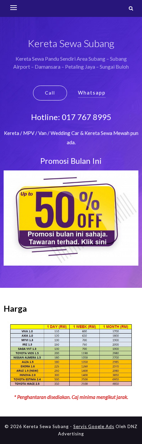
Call (50, 92)
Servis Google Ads (93, 426)
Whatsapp (92, 92)
